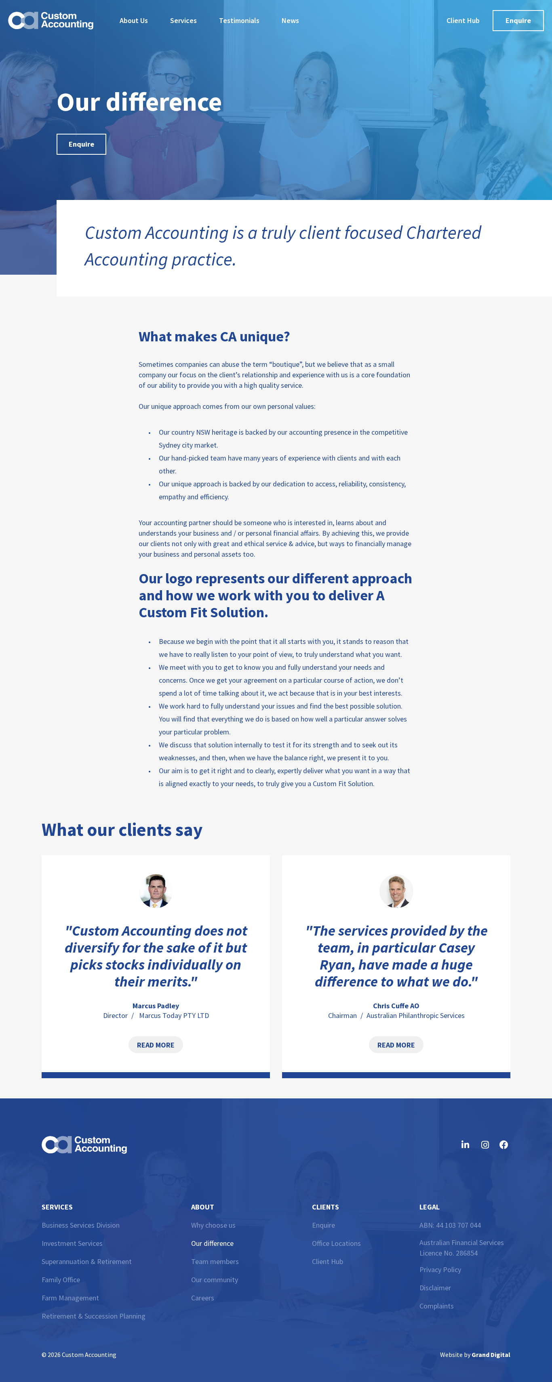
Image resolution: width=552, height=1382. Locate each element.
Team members (215, 1261)
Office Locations (336, 1243)
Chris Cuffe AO (396, 1005)
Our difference (212, 1243)
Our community (214, 1279)
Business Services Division (81, 1225)
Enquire (323, 1225)
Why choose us (213, 1225)
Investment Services (72, 1243)
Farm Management (70, 1297)
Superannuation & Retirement (87, 1261)
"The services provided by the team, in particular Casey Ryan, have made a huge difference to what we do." (396, 956)
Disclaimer (435, 1287)
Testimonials (239, 20)
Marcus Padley (156, 1005)
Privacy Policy (440, 1269)
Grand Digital (491, 1354)
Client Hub (327, 1261)
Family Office (61, 1279)
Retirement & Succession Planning (93, 1316)
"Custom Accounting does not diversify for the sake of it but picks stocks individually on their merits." (156, 956)
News (290, 20)
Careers (202, 1297)
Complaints (436, 1305)
